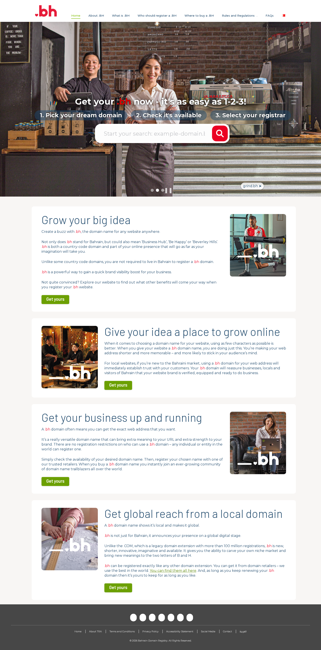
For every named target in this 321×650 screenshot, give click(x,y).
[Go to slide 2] (157, 190)
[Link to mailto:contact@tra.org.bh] (141, 617)
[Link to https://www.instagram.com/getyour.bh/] (160, 617)
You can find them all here (173, 571)
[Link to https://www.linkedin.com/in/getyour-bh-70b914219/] (188, 617)
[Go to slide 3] (162, 190)
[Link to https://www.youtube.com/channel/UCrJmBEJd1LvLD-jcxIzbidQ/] (179, 617)
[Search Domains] (220, 133)
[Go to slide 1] (152, 190)
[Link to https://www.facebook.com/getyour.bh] (151, 617)
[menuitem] (75, 15)
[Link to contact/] (132, 617)
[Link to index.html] (46, 11)
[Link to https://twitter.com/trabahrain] (170, 617)
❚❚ (168, 190)
